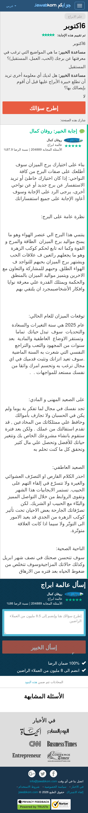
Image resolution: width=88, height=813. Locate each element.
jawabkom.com (28, 792)
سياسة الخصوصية (55, 786)
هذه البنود (31, 682)
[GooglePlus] (31, 773)
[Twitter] (42, 773)
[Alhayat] (20, 731)
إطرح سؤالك (44, 108)
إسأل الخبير (44, 647)
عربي (9, 5)
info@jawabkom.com (43, 781)
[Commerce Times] (67, 756)
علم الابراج (75, 16)
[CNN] (20, 744)
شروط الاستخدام (28, 786)
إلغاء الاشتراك (74, 792)
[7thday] (67, 731)
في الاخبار (76, 786)
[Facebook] (53, 773)
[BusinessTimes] (67, 744)
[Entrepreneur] (20, 756)
